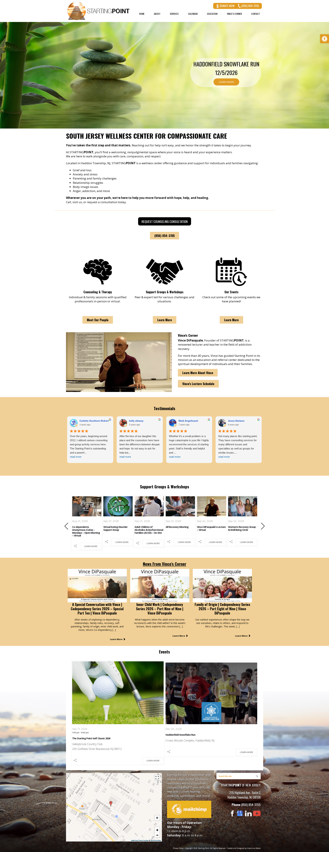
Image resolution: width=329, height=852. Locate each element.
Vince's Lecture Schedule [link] (198, 383)
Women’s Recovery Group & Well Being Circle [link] (210, 528)
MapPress (134, 840)
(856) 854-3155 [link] (250, 6)
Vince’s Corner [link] (234, 13)
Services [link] (174, 13)
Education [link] (212, 13)
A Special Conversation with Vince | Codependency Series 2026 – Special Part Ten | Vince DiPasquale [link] (97, 609)
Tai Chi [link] (231, 527)
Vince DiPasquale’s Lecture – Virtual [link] (180, 528)
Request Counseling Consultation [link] (165, 221)
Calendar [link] (193, 13)
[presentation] (66, 526)
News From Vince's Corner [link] (164, 564)
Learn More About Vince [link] (197, 372)
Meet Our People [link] (97, 320)
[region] (164, 75)
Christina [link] (85, 420)
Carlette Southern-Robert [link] (193, 420)
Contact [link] (255, 13)
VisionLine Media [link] (254, 848)
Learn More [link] (164, 320)
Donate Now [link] (227, 6)
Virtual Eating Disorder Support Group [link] (84, 528)
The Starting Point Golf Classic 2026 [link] (91, 738)
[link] (324, 38)
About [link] (157, 13)
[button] (111, 804)
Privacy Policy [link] (178, 848)
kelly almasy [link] (235, 420)
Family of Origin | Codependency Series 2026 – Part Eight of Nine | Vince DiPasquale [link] (222, 609)
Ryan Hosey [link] (136, 420)
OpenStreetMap (155, 840)
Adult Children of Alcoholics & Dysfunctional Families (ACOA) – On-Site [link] (117, 529)
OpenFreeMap (143, 840)
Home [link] (141, 13)
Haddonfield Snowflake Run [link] (180, 734)
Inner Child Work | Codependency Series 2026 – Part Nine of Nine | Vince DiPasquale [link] (159, 609)
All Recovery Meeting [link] (146, 527)
